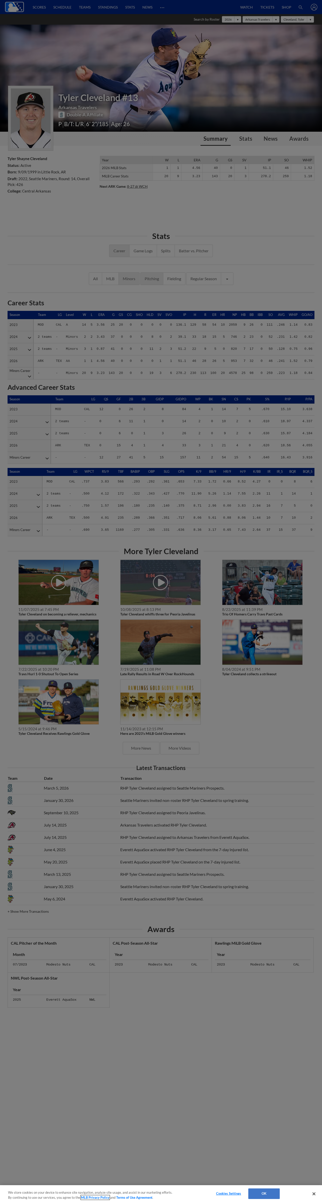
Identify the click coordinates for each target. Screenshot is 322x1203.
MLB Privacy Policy (95, 1197)
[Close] (313, 1193)
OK (264, 1193)
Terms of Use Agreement (134, 1197)
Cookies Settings (228, 1193)
